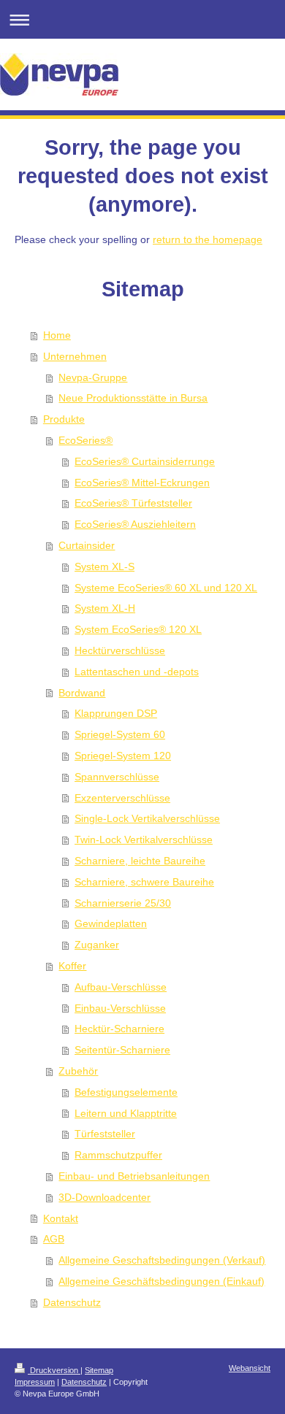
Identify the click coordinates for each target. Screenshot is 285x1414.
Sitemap (99, 1370)
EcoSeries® (85, 440)
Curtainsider (86, 545)
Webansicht (249, 1368)
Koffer (72, 966)
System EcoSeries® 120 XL (138, 629)
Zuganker (97, 944)
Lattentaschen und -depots (137, 671)
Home (57, 335)
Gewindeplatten (111, 923)
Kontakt (60, 1218)
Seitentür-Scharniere (122, 1050)
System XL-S (104, 566)
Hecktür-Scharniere (119, 1028)
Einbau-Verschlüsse (120, 1008)
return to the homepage (207, 239)
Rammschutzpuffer (118, 1155)
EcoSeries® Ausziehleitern (135, 524)
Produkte (64, 419)
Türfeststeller (105, 1134)
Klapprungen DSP (116, 713)
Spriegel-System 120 (123, 755)
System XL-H (105, 608)
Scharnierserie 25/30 (123, 903)
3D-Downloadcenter (104, 1197)
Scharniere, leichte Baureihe (140, 861)
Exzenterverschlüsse (122, 798)
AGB (53, 1239)
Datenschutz (72, 1302)
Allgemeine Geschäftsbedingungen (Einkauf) (161, 1281)
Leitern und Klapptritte (126, 1113)
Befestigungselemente (126, 1092)
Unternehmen (75, 356)
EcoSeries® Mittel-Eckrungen (142, 482)
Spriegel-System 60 (120, 734)
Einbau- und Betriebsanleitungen (134, 1176)
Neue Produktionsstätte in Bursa (133, 398)
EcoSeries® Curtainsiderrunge (145, 461)
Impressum (35, 1382)
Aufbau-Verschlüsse (121, 987)
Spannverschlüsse (117, 777)
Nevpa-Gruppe (92, 377)
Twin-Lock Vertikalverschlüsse (144, 839)
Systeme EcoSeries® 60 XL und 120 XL (166, 587)
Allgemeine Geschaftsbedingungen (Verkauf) (161, 1260)
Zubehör (78, 1071)
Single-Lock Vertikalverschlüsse (147, 818)
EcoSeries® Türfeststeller (133, 503)
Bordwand (81, 693)
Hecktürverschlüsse (120, 650)
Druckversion (54, 1370)
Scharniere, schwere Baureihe (144, 882)
